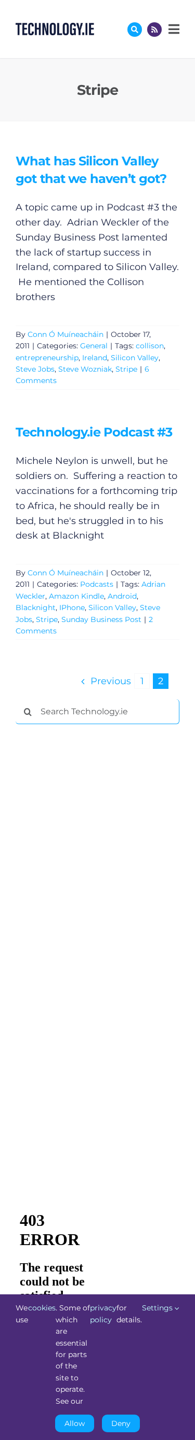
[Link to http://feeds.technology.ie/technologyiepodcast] (154, 29)
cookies (42, 1307)
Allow (74, 1423)
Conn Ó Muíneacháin (65, 334)
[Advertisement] (94, 890)
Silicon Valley (135, 357)
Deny (121, 1423)
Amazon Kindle (76, 596)
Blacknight (36, 607)
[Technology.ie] (55, 27)
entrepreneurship (47, 357)
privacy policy (103, 1313)
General (94, 345)
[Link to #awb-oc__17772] (134, 29)
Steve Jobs (35, 369)
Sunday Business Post (101, 619)
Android (122, 596)
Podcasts (96, 584)
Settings (158, 1307)
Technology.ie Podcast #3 (94, 432)
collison (150, 345)
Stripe (126, 369)
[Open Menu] (172, 29)
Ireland (94, 357)
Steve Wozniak (85, 369)
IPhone (72, 607)
